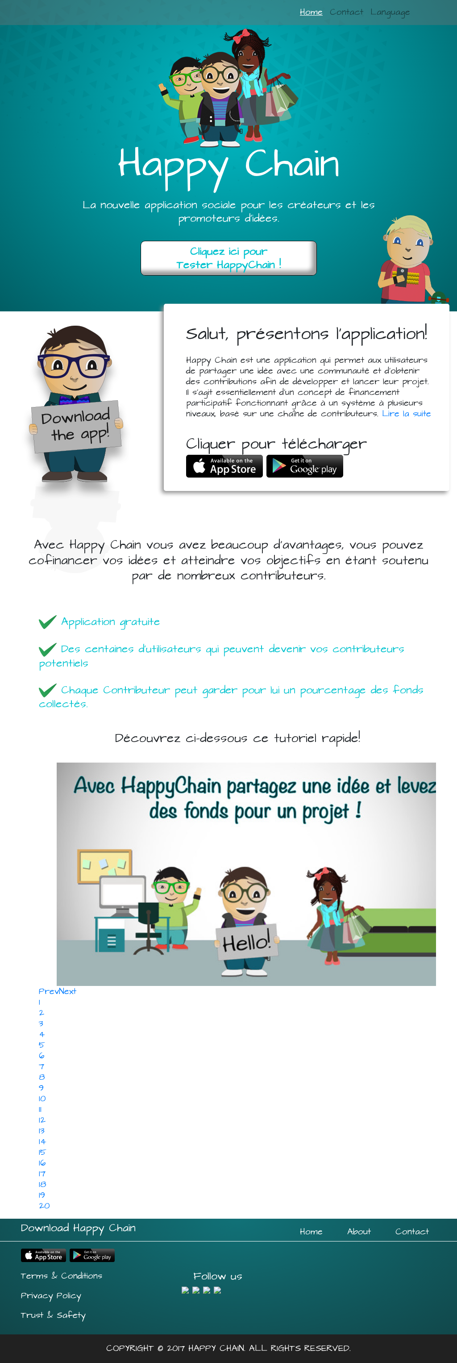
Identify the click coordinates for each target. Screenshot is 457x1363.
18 (42, 1184)
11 (40, 1109)
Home (311, 12)
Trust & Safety (53, 1315)
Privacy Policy (51, 1296)
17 (42, 1174)
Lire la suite (406, 414)
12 (42, 1120)
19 (42, 1195)
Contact (346, 12)
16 (42, 1163)
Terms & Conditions (61, 1276)
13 (42, 1131)
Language (390, 12)
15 (42, 1152)
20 (44, 1206)
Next (67, 992)
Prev (49, 992)
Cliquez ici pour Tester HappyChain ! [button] (229, 258)
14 (42, 1142)
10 (42, 1099)
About (359, 1232)
